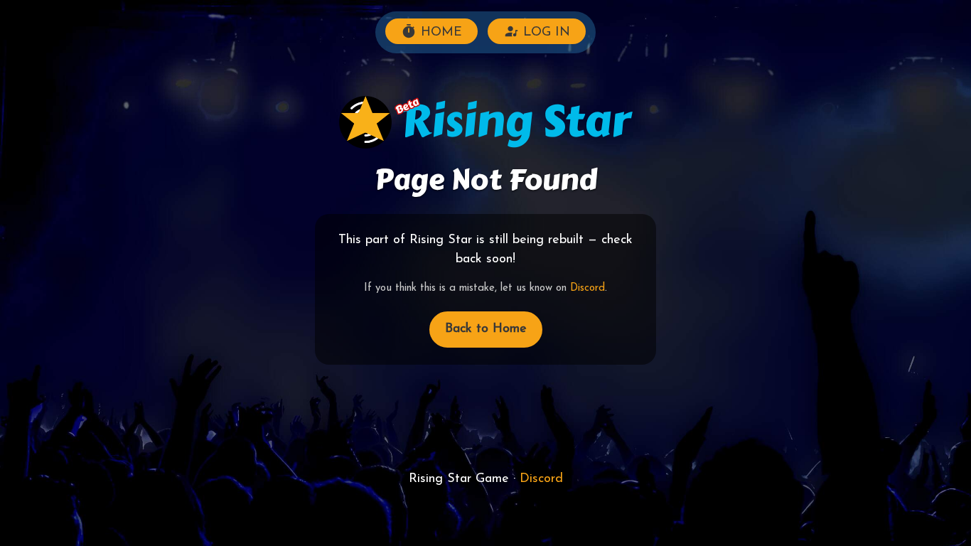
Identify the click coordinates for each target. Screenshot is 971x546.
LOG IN (544, 32)
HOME (439, 32)
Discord (587, 288)
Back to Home (486, 329)
